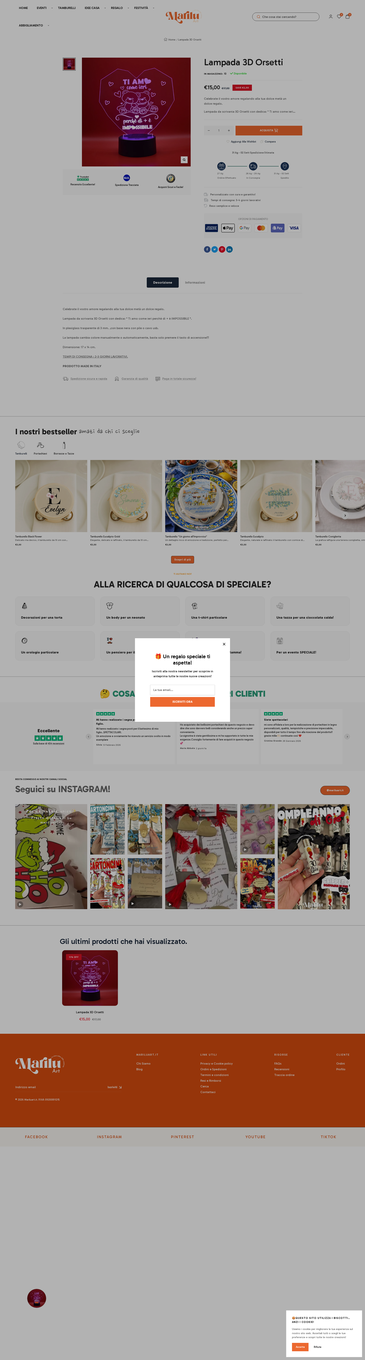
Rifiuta (317, 1347)
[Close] (224, 644)
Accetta (300, 1347)
